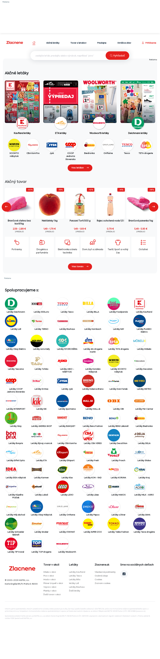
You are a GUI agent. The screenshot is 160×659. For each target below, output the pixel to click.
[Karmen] (36, 469)
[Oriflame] (62, 506)
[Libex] (88, 486)
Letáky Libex (93, 495)
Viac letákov (77, 168)
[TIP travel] (11, 544)
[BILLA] (88, 304)
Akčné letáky (52, 43)
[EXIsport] (62, 452)
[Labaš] (36, 486)
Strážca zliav (124, 43)
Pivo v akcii (48, 576)
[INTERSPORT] (11, 401)
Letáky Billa (74, 580)
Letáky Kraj (144, 478)
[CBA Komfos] (62, 435)
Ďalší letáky (74, 591)
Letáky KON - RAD (93, 478)
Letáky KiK (41, 409)
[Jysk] (62, 381)
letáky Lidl (74, 583)
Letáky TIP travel (16, 552)
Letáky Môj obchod (16, 515)
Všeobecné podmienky (105, 572)
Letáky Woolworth (67, 552)
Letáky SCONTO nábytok (118, 370)
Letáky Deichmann (16, 312)
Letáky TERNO (41, 329)
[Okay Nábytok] (36, 506)
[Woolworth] (62, 544)
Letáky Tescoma (16, 369)
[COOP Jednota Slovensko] (11, 381)
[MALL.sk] (88, 401)
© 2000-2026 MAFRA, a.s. (17, 580)
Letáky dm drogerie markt (93, 350)
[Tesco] (62, 304)
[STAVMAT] (62, 524)
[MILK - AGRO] (139, 486)
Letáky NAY (118, 329)
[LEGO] (62, 486)
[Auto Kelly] (36, 341)
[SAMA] (139, 506)
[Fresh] (88, 452)
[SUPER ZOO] (88, 524)
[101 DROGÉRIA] (62, 341)
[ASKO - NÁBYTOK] (62, 361)
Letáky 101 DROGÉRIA (67, 349)
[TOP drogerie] (36, 544)
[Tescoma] (11, 361)
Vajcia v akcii (49, 587)
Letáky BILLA (93, 312)
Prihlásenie (150, 43)
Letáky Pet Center (144, 409)
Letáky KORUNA (118, 478)
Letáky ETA (41, 461)
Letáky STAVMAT (67, 532)
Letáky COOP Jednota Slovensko (16, 390)
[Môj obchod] (11, 506)
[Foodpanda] (114, 304)
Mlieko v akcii (49, 572)
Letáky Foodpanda (118, 312)
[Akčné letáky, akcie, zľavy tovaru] (15, 42)
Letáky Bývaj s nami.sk (41, 443)
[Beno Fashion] (88, 418)
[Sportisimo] (62, 401)
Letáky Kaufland (144, 312)
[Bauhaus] (62, 321)
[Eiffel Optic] (11, 452)
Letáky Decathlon (118, 443)
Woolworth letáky (99, 133)
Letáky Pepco (92, 515)
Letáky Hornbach (92, 329)
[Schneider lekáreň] (11, 524)
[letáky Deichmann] (137, 108)
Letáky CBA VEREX (93, 443)
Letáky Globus (144, 461)
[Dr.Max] (36, 381)
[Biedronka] (139, 418)
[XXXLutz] (36, 304)
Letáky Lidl (16, 329)
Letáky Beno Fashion (93, 426)
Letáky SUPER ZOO (93, 532)
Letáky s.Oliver (118, 515)
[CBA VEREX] (88, 435)
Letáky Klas (67, 478)
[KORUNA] (114, 469)
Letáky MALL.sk (93, 409)
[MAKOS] (114, 486)
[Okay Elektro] (11, 341)
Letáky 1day (16, 426)
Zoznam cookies (102, 583)
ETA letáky (60, 133)
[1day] (11, 418)
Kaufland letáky (22, 133)
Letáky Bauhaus (67, 329)
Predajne (101, 43)
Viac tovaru (78, 267)
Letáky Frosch (118, 461)
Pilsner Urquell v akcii (53, 583)
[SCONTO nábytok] (114, 361)
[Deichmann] (11, 304)
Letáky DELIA (144, 443)
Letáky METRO (144, 389)
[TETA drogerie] (114, 341)
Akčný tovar (16, 182)
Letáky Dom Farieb (119, 389)
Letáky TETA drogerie (118, 349)
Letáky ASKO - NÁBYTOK (67, 370)
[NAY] (114, 321)
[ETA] (36, 452)
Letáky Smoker (41, 532)
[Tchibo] (36, 361)
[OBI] (114, 401)
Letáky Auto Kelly (41, 349)
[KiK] (36, 401)
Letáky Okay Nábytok (41, 515)
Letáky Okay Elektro (16, 349)
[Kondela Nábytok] (88, 361)
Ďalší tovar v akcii (52, 595)
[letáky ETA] (60, 106)
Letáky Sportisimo (67, 409)
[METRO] (139, 381)
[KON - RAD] (88, 469)
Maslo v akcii (49, 580)
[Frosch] (114, 452)
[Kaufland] (139, 304)
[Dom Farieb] (114, 381)
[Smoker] (36, 524)
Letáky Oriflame (67, 515)
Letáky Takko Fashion (118, 532)
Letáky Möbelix (144, 349)
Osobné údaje (101, 576)
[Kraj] (139, 469)
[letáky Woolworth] (99, 106)
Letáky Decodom (144, 369)
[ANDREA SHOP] (36, 418)
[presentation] (6, 207)
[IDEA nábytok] (11, 469)
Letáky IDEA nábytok (16, 478)
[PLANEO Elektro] (139, 321)
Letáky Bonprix (16, 443)
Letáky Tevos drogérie (144, 532)
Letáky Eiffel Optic (16, 461)
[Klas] (62, 469)
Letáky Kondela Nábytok (92, 370)
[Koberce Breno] (88, 381)
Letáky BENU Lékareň (118, 426)
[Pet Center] (139, 401)
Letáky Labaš (41, 495)
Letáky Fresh (93, 461)
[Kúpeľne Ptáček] (11, 486)
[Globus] (139, 452)
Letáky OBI (118, 409)
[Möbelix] (139, 341)
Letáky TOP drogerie (41, 552)
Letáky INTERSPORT (15, 409)
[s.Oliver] (114, 506)
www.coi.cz (140, 611)
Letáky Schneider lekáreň (16, 533)
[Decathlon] (114, 435)
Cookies (98, 580)
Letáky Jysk (67, 389)
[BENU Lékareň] (114, 418)
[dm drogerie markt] (88, 341)
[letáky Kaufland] (22, 103)
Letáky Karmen (41, 478)
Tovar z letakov (78, 43)
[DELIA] (139, 435)
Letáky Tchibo (41, 369)
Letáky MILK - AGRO (144, 495)
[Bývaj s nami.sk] (36, 435)
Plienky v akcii (49, 591)
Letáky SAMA (144, 515)
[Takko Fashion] (114, 524)
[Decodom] (139, 361)
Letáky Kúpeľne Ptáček (15, 496)
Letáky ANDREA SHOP (41, 426)
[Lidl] (11, 321)
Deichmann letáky (138, 133)
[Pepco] (88, 506)
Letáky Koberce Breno (92, 389)
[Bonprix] (11, 435)
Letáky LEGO (67, 495)
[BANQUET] (62, 418)
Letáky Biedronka (144, 426)
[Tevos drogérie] (139, 524)
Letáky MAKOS (118, 495)
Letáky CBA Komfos (67, 443)
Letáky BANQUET (67, 426)
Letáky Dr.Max (41, 389)
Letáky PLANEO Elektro (144, 330)
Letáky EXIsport (67, 461)
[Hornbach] (88, 321)
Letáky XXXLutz (41, 312)
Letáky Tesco (67, 312)
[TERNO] (36, 321)
